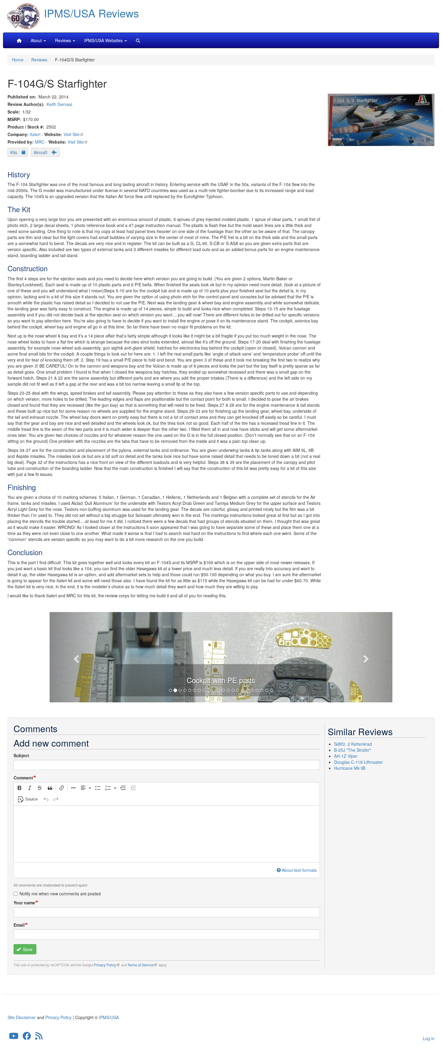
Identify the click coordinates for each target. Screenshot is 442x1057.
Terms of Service (140, 964)
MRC (40, 142)
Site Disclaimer (22, 1017)
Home (17, 60)
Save (27, 949)
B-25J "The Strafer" (352, 750)
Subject (21, 755)
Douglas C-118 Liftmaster (358, 762)
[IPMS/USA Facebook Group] (27, 1037)
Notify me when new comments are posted (60, 894)
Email (19, 925)
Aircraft (40, 152)
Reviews (39, 60)
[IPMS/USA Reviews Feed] (39, 1037)
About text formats (299, 870)
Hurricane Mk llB (349, 768)
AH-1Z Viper (346, 756)
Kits (13, 152)
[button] (221, 656)
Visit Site (71, 134)
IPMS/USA (109, 1017)
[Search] (138, 40)
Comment (23, 778)
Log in (428, 1038)
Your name (24, 903)
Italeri (35, 134)
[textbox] (167, 834)
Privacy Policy (105, 964)
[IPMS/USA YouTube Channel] (14, 1037)
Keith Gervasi (59, 104)
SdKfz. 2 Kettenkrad (353, 744)
